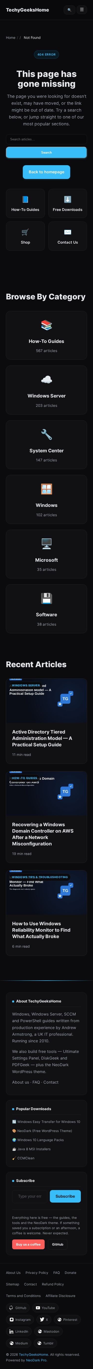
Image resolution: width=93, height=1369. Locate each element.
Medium (18, 1344)
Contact (51, 1082)
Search (46, 152)
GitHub (57, 1244)
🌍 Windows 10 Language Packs (38, 1140)
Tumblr (45, 1344)
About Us (13, 1273)
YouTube (45, 1309)
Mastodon (48, 1332)
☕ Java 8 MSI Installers (31, 1149)
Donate (70, 1273)
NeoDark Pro (36, 1360)
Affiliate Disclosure (60, 1296)
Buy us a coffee (28, 1244)
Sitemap (12, 1284)
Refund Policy (53, 1284)
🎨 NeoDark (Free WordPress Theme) (42, 1131)
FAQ (36, 1082)
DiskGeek (50, 1058)
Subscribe (65, 1196)
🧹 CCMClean (23, 1158)
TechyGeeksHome (27, 10)
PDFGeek (21, 1064)
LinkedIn (18, 1332)
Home (10, 37)
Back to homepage (46, 171)
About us (20, 1082)
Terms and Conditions (23, 1296)
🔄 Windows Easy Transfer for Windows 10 (46, 1122)
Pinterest (67, 1321)
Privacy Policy (37, 1273)
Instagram (20, 1321)
